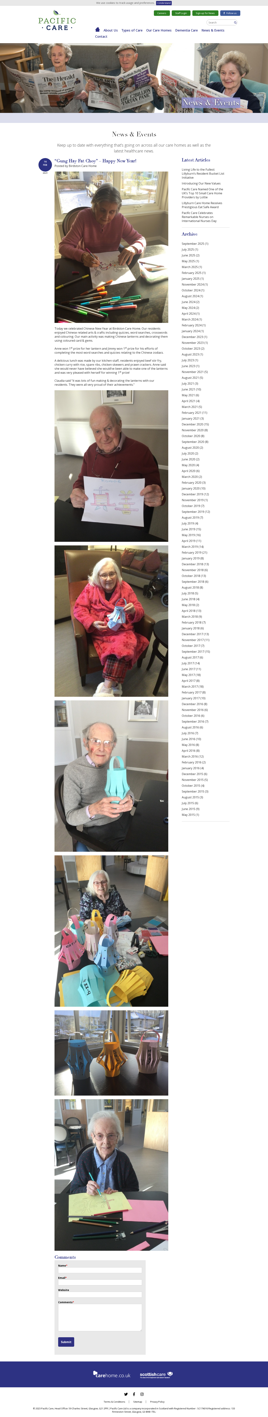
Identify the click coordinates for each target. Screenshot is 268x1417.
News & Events (212, 30)
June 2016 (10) (191, 739)
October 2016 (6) (193, 716)
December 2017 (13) (195, 634)
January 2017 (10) (193, 698)
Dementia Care (186, 30)
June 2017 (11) (191, 669)
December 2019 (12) (195, 494)
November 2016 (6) (195, 710)
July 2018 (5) (190, 593)
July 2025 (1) (190, 249)
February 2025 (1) (194, 273)
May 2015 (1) (190, 815)
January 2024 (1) (193, 331)
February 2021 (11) (194, 413)
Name (62, 1265)
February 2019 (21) (194, 553)
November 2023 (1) (195, 343)
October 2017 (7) (193, 646)
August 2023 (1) (192, 354)
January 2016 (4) (193, 768)
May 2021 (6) (190, 395)
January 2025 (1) (193, 279)
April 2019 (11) (191, 541)
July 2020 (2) (190, 453)
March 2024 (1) (192, 319)
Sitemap (137, 1401)
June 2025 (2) (190, 255)
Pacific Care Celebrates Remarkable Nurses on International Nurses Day (199, 217)
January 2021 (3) (193, 418)
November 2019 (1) (195, 500)
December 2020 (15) (195, 424)
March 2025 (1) (192, 267)
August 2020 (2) (192, 448)
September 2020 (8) (195, 442)
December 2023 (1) (194, 337)
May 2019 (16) (191, 535)
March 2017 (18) (193, 687)
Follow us (231, 13)
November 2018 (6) (195, 570)
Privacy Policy (157, 1401)
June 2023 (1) (190, 366)
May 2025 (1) (190, 261)
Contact (101, 36)
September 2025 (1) (195, 244)
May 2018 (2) (190, 605)
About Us (111, 30)
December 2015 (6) (194, 774)
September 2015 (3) (195, 791)
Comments (66, 1302)
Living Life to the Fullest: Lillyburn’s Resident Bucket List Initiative (203, 174)
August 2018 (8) (192, 587)
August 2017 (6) (192, 657)
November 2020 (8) (195, 430)
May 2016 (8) (190, 745)
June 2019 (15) (191, 529)
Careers (161, 13)
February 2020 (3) (194, 483)
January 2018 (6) (193, 628)
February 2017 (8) (194, 692)
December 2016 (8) (194, 704)
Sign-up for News (205, 13)
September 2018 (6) (195, 582)
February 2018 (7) (194, 622)
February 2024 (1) (194, 325)
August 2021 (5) (192, 378)
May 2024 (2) (190, 308)
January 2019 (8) (193, 558)
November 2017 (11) (195, 640)
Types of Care (132, 30)
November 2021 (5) (195, 372)
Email (62, 1278)
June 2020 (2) (190, 459)
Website (63, 1290)
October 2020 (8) (193, 436)
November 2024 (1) (195, 284)
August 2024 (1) (192, 296)
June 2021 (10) (191, 389)
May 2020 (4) (190, 465)
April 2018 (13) (191, 611)
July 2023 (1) (190, 360)
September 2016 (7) (195, 722)
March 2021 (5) (192, 407)
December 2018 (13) (195, 564)
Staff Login (181, 13)
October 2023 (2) (193, 349)
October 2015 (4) (193, 786)
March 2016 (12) (193, 756)
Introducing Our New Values (201, 183)
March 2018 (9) (192, 617)
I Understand (164, 3)
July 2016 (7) (190, 733)
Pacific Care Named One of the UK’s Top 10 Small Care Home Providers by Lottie (202, 193)
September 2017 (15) (196, 652)
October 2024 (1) (193, 290)
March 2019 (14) (193, 547)
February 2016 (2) (194, 762)
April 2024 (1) (191, 314)
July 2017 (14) (191, 663)
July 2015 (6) (190, 803)
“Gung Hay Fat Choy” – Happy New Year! (96, 161)
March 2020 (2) (192, 477)
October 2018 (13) (194, 576)
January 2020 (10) (193, 488)
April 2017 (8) (191, 681)
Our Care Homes (159, 30)
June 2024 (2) (190, 302)
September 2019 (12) (196, 512)
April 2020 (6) (191, 471)
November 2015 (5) (195, 780)
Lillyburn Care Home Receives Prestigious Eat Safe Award (202, 205)
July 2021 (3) (190, 384)
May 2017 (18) (191, 675)
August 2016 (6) (192, 727)
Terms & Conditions (114, 1401)
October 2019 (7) (193, 506)
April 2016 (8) (191, 751)
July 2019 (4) (190, 523)
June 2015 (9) (190, 809)
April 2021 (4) (191, 401)
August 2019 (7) (192, 518)
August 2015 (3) (192, 797)
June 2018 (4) (190, 599)
